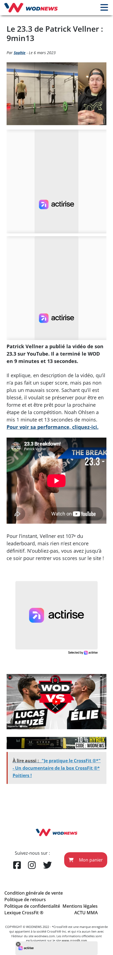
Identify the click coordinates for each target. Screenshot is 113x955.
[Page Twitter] (47, 865)
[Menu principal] (104, 8)
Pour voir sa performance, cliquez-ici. (52, 427)
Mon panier (90, 860)
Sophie (20, 52)
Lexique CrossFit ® (23, 913)
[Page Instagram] (32, 865)
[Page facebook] (17, 865)
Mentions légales (80, 906)
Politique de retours (25, 900)
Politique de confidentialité (32, 906)
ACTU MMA (86, 913)
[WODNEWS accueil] (30, 7)
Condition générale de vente (33, 893)
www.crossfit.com (74, 940)
